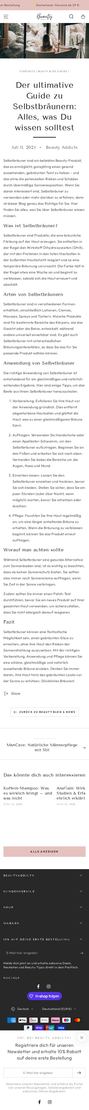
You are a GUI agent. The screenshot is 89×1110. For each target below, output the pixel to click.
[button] (71, 16)
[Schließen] (82, 1038)
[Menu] (6, 16)
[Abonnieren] (83, 953)
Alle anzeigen (44, 851)
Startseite (27, 71)
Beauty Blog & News (52, 71)
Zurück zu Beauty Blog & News (47, 712)
